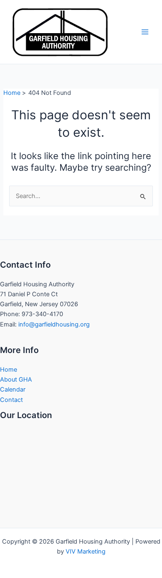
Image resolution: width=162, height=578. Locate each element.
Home (8, 369)
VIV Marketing (86, 551)
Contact (11, 400)
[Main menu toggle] (145, 32)
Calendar (12, 389)
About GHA (16, 379)
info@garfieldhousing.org (54, 324)
